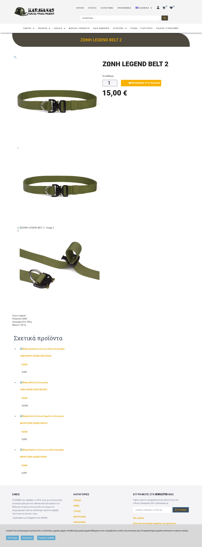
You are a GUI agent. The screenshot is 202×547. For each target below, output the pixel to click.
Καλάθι (25, 364)
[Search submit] (164, 18)
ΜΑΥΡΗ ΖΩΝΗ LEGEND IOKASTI (34, 423)
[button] (15, 57)
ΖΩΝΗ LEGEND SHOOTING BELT (33, 389)
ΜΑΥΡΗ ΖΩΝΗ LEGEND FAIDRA (33, 457)
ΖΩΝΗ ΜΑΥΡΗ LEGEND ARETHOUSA (35, 356)
